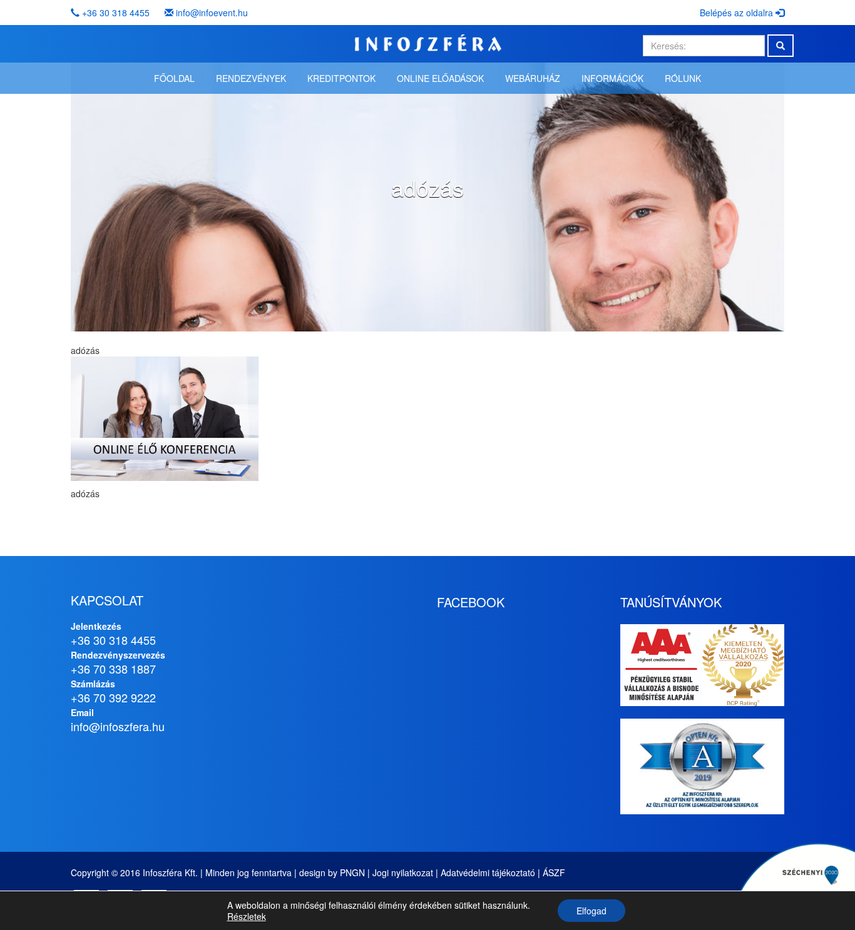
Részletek (246, 916)
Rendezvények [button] (251, 78)
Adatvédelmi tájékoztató (488, 872)
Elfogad (591, 910)
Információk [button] (612, 78)
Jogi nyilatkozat (402, 872)
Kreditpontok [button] (341, 78)
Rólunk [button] (683, 78)
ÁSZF (554, 872)
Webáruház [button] (532, 78)
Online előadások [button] (440, 78)
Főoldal (174, 78)
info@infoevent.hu (212, 12)
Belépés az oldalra (738, 12)
